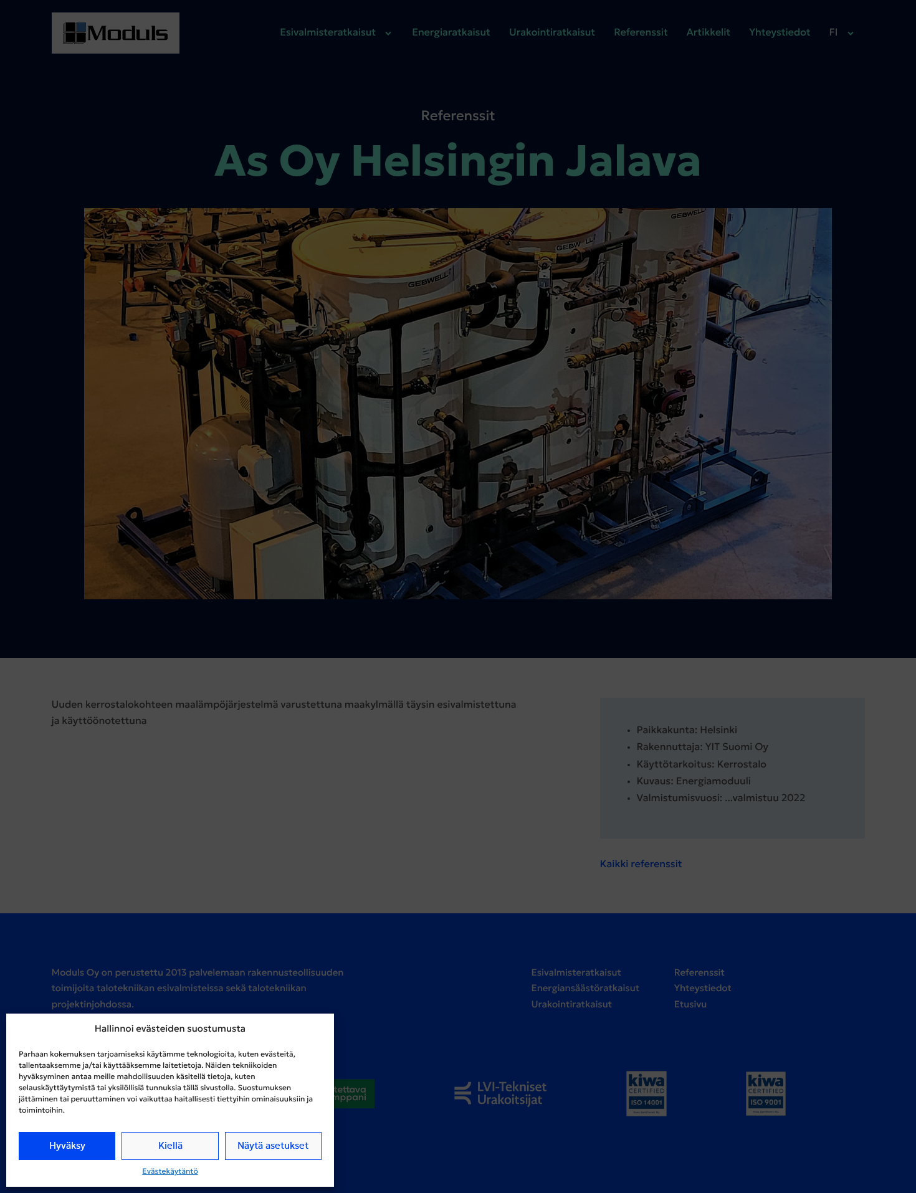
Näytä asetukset (272, 1146)
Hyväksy (67, 1146)
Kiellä (170, 1146)
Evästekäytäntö (170, 1172)
